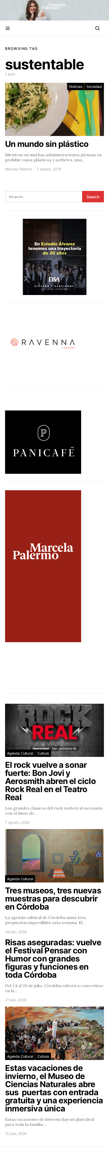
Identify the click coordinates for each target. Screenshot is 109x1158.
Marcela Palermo (18, 169)
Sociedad (94, 86)
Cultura (43, 753)
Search (93, 196)
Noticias (75, 86)
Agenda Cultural (20, 753)
